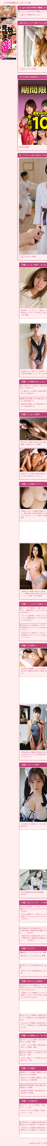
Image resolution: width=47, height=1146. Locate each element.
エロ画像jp (31, 1068)
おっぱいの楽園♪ (31, 69)
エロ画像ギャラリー (35, 484)
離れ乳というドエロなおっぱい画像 (33, 956)
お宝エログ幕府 (30, 256)
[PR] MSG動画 (24, 147)
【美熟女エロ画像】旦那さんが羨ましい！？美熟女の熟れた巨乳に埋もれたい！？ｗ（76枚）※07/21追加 (34, 594)
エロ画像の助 (32, 1101)
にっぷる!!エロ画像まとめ (37, 604)
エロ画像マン (32, 645)
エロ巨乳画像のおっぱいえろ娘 (17, 3)
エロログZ (31, 948)
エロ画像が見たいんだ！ (33, 15)
